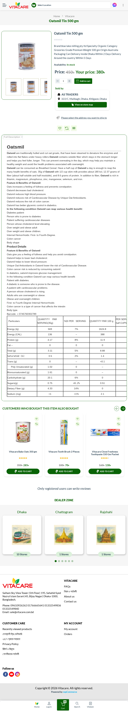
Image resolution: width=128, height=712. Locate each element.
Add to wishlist (59, 128)
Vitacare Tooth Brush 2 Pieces (64, 451)
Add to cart (85, 81)
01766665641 (36, 605)
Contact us (70, 601)
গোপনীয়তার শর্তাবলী (10, 653)
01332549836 (52, 605)
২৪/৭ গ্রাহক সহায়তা (11, 638)
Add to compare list (67, 128)
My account (71, 628)
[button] (123, 408)
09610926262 (18, 605)
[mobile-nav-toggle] (5, 5)
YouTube (11, 674)
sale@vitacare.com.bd (22, 612)
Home (37, 707)
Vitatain (90, 707)
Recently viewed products (17, 628)
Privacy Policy (10, 643)
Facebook (5, 674)
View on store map (83, 104)
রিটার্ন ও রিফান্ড (8, 648)
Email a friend (74, 128)
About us (69, 596)
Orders (68, 633)
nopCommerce (70, 692)
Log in (49, 707)
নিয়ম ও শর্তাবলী (70, 591)
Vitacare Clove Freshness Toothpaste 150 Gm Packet (105, 453)
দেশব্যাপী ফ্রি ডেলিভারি (12, 633)
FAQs (67, 586)
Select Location (44, 5)
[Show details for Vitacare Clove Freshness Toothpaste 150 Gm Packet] (105, 432)
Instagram (17, 674)
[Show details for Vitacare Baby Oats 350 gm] (23, 432)
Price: (60, 72)
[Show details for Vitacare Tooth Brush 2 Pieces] (64, 432)
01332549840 (10, 608)
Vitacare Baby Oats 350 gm (23, 451)
